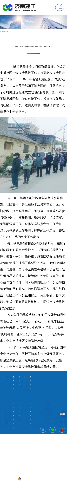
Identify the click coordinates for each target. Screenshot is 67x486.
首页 (0, 31)
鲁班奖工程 (30, 388)
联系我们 (20, 460)
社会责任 (7, 31)
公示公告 (3, 460)
